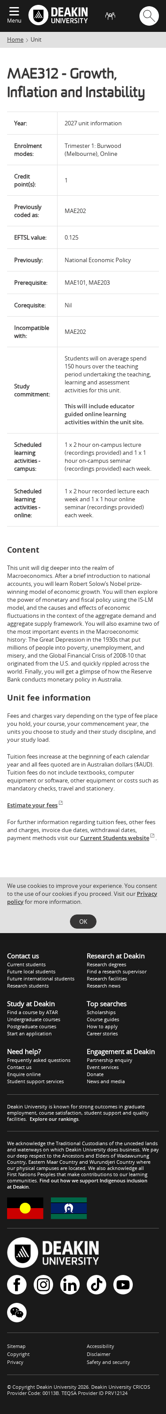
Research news (103, 985)
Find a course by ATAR (32, 1012)
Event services (103, 1067)
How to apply (102, 1026)
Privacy (15, 1362)
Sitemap (16, 1346)
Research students (28, 985)
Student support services (35, 1081)
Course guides (103, 1019)
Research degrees (106, 964)
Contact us (19, 1067)
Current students (26, 964)
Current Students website (114, 838)
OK (83, 922)
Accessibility (100, 1346)
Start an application (29, 1033)
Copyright (18, 1354)
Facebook (17, 1285)
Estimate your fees (32, 805)
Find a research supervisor (117, 971)
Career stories (102, 1033)
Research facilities (107, 978)
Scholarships (101, 1012)
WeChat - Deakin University (17, 1313)
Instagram (43, 1285)
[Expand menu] (14, 12)
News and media (106, 1081)
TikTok (96, 1285)
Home (15, 39)
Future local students (31, 971)
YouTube (123, 1285)
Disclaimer (98, 1354)
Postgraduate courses (31, 1026)
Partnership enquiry (109, 1060)
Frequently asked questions (38, 1060)
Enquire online (24, 1074)
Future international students (40, 978)
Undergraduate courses (33, 1019)
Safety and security (108, 1362)
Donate (95, 1074)
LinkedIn (70, 1285)
